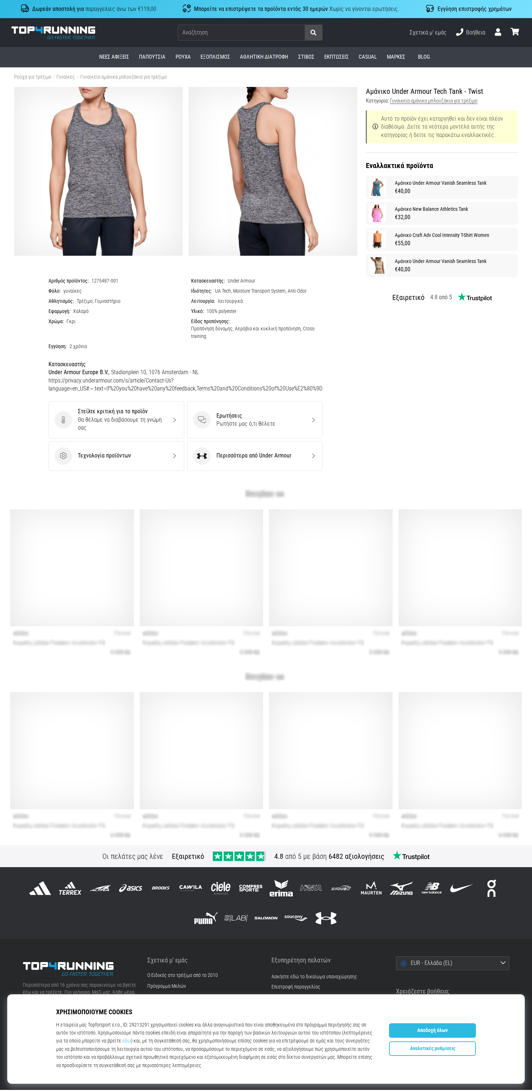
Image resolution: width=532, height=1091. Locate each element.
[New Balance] (432, 888)
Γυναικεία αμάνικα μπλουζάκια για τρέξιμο (123, 77)
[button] (299, 33)
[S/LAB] (236, 918)
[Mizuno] (402, 888)
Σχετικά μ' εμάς (428, 32)
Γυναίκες (65, 77)
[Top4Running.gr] (79, 969)
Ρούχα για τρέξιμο (32, 77)
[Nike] (462, 888)
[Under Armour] (326, 918)
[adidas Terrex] (70, 888)
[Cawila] (191, 888)
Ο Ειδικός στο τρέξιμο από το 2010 (182, 975)
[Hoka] (311, 888)
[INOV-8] (341, 888)
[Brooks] (160, 888)
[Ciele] (221, 888)
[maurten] (371, 888)
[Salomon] (266, 918)
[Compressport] (251, 888)
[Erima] (281, 888)
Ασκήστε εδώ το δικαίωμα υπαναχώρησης (314, 977)
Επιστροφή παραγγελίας (295, 987)
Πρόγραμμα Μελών (166, 986)
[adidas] (40, 888)
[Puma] (206, 918)
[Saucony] (296, 918)
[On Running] (492, 888)
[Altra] (100, 888)
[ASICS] (130, 888)
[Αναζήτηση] (313, 33)
